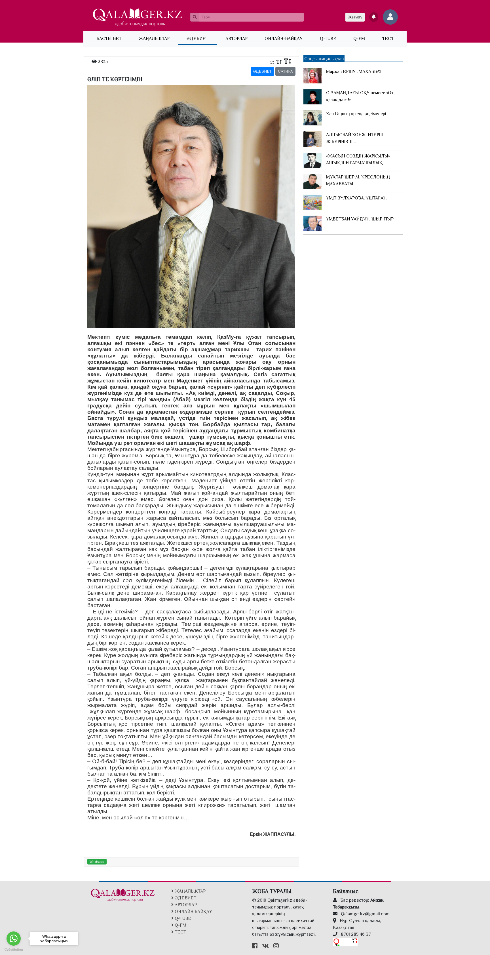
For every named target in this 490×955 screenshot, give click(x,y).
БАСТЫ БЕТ (113, 38)
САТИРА (285, 71)
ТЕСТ (388, 38)
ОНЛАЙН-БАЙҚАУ (284, 38)
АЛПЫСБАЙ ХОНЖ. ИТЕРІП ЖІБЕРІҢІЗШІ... (354, 138)
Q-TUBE (328, 38)
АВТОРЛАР (236, 38)
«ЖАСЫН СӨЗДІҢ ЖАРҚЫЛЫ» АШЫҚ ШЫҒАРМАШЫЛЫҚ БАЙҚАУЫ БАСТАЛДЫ (358, 159)
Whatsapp (97, 862)
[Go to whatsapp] (14, 938)
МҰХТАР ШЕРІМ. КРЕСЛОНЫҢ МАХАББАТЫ (358, 180)
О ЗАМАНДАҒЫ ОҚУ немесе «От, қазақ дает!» (360, 96)
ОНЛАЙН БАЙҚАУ (193, 911)
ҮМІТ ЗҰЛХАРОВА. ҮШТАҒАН (356, 198)
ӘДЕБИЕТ (197, 38)
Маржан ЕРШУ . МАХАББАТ (354, 71)
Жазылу (355, 17)
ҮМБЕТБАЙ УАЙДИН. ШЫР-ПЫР (360, 219)
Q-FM (359, 38)
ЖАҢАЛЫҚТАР (154, 38)
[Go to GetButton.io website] (14, 949)
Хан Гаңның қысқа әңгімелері (356, 113)
